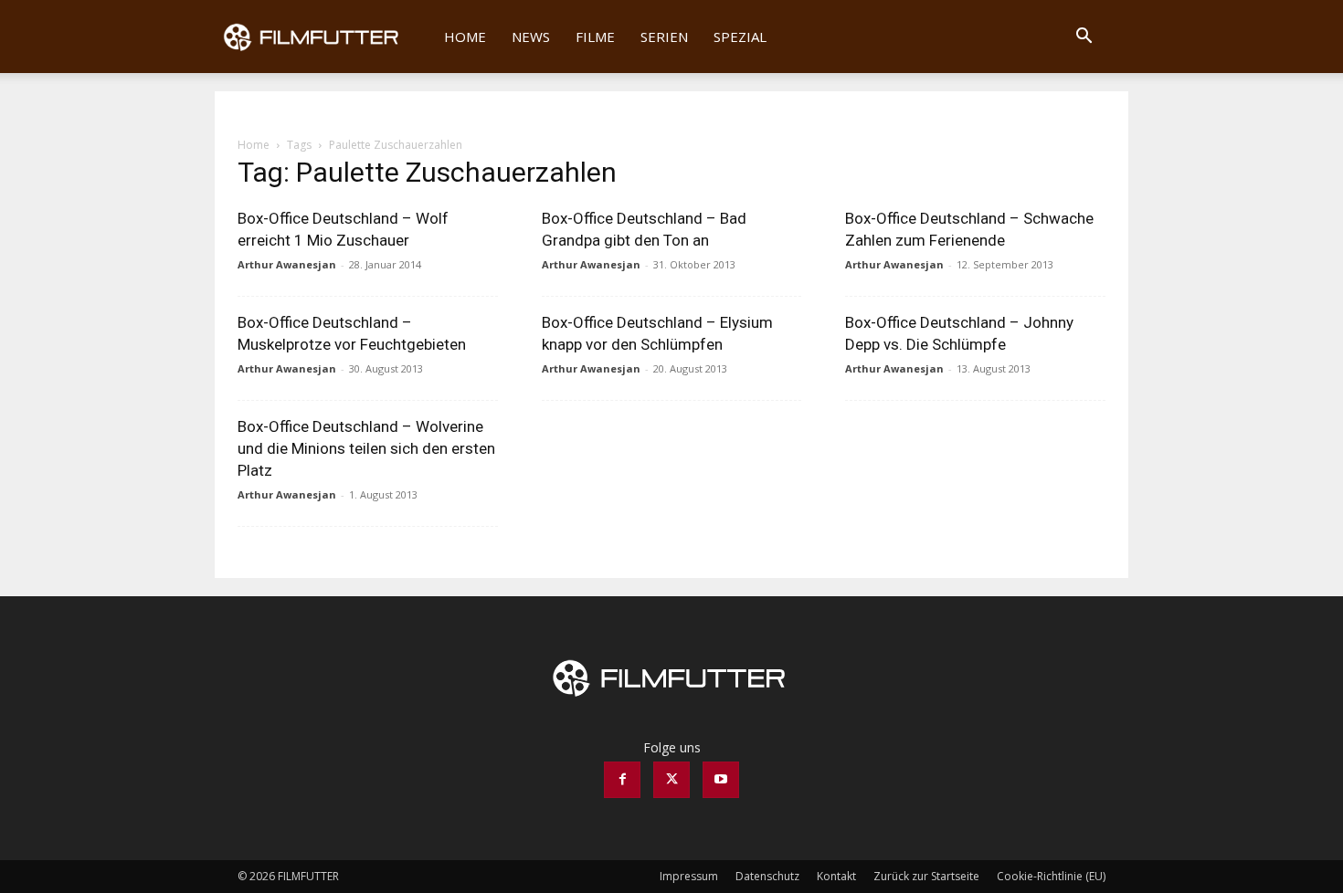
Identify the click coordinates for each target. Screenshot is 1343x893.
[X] (671, 780)
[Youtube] (721, 780)
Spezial (740, 36)
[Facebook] (622, 780)
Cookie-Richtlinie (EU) (1051, 876)
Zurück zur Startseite (926, 876)
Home (465, 36)
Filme (595, 36)
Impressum (689, 876)
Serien (664, 36)
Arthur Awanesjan (287, 264)
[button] (1083, 38)
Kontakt (836, 876)
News (531, 36)
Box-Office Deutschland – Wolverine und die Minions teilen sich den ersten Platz (366, 448)
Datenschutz (767, 876)
